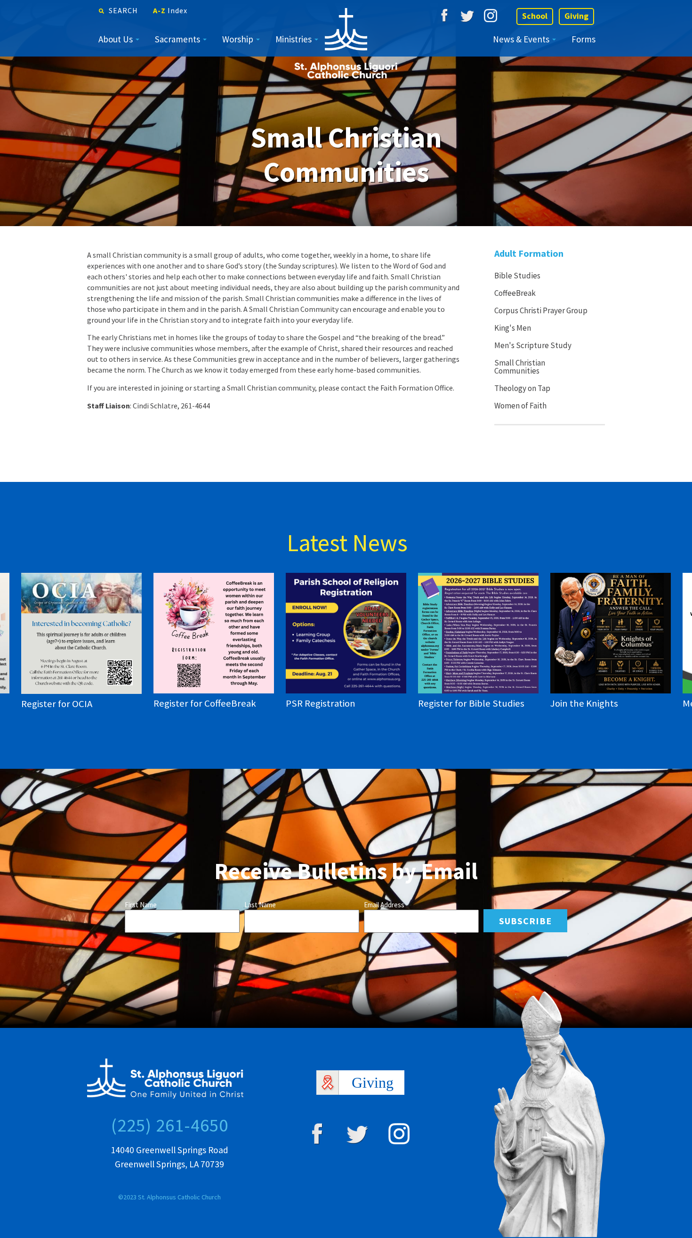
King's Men (512, 328)
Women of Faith (520, 405)
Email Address (384, 904)
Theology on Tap (522, 388)
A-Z (170, 10)
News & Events (521, 39)
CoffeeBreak (515, 293)
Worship (237, 39)
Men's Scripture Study (532, 345)
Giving (576, 16)
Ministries (293, 39)
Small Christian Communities (519, 367)
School (534, 16)
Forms (583, 39)
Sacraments (177, 39)
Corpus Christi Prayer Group (540, 310)
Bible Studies (517, 275)
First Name (141, 904)
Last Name (260, 904)
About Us (115, 39)
